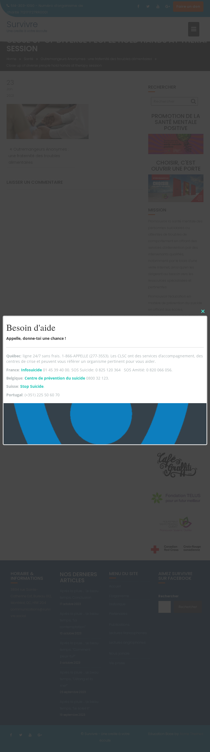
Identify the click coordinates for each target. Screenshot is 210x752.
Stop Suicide (31, 386)
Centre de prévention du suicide (55, 378)
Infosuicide (31, 369)
